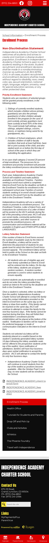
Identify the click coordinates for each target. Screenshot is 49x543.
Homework (31, 541)
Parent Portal (18, 541)
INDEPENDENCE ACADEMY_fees (23, 387)
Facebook (21, 3)
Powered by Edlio (10, 527)
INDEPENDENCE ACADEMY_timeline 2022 (25, 392)
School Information (12, 35)
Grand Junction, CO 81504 (14, 490)
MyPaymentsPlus (10, 517)
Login (28, 527)
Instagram (30, 3)
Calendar (5, 541)
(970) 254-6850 (9, 3)
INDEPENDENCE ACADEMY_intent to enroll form (26, 382)
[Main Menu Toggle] (45, 3)
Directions (43, 541)
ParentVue (7, 520)
